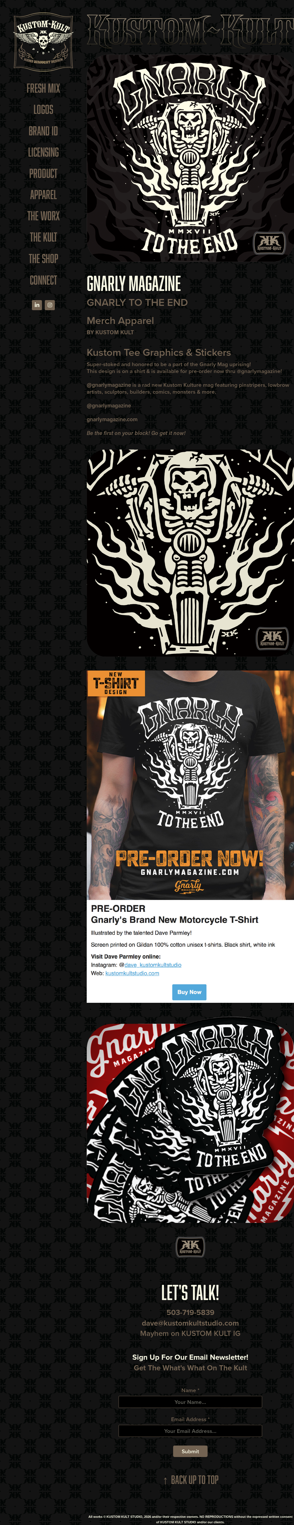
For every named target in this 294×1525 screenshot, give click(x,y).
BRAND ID (43, 130)
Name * (190, 1390)
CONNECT (43, 280)
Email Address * (190, 1419)
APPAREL (43, 194)
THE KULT (43, 237)
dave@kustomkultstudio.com (190, 1323)
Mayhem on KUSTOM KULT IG (190, 1333)
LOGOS (43, 109)
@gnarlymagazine (259, 371)
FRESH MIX (43, 88)
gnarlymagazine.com (112, 419)
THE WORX (43, 215)
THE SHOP (43, 258)
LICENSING (43, 152)
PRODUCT (43, 173)
